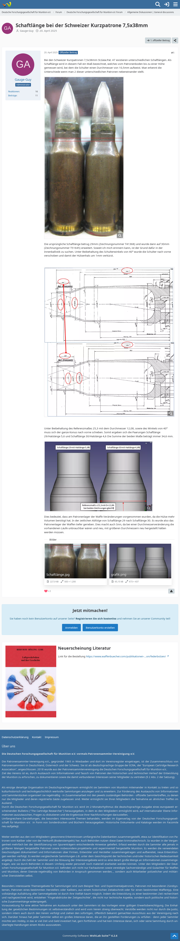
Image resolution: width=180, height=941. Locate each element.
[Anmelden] (166, 4)
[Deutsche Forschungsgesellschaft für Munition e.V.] (6, 4)
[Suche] (157, 4)
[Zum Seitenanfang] (174, 936)
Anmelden (71, 627)
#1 (173, 52)
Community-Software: (90, 935)
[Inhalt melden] (171, 591)
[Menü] (175, 4)
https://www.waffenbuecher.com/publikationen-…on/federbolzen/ (126, 656)
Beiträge (12, 95)
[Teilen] (175, 40)
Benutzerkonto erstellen (100, 627)
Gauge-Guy (27, 30)
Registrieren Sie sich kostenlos (96, 618)
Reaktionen (13, 91)
